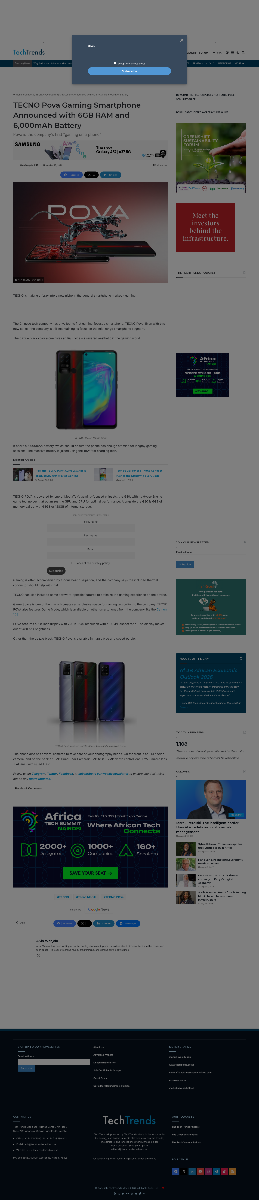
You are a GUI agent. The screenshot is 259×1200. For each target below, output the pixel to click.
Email (91, 45)
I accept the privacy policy (130, 63)
